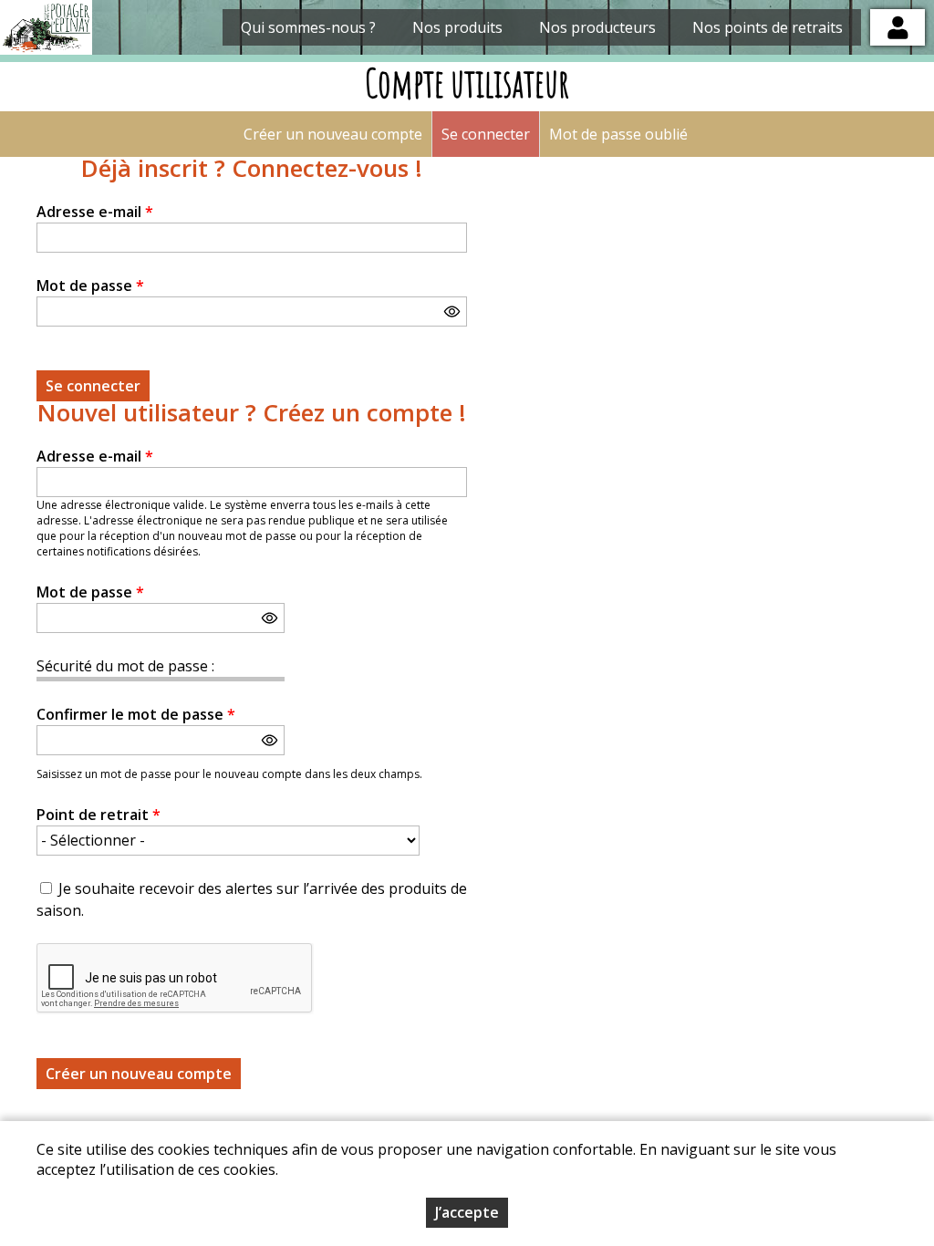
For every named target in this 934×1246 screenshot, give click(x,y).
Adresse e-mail (94, 212)
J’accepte (467, 1212)
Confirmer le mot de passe (135, 714)
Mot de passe (90, 285)
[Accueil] (46, 27)
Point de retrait (98, 815)
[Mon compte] (897, 27)
